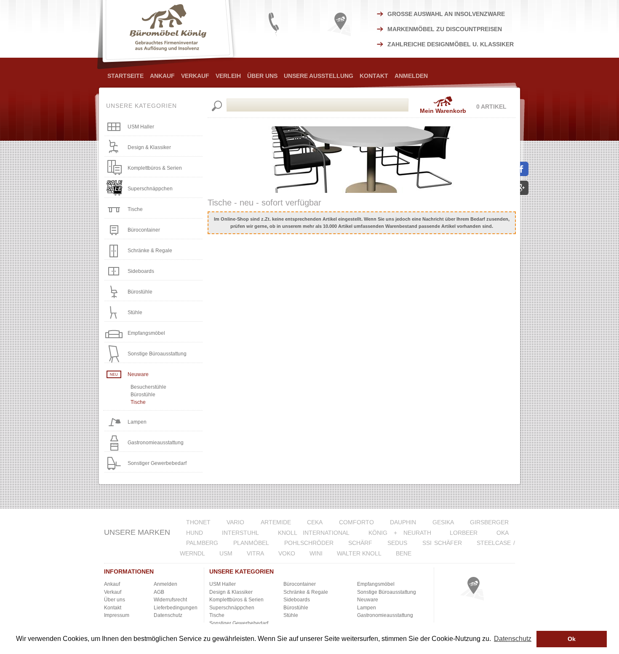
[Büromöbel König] (167, 34)
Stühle (135, 312)
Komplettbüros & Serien (155, 168)
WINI (316, 553)
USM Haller (141, 127)
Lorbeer (464, 532)
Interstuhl (240, 532)
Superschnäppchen (150, 189)
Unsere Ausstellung (318, 75)
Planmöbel (251, 542)
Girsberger (489, 522)
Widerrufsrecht (170, 600)
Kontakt (374, 75)
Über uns (114, 600)
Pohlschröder (309, 542)
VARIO (235, 522)
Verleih (228, 75)
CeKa (315, 522)
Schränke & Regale (150, 251)
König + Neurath (399, 532)
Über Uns (262, 75)
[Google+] (524, 188)
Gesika (443, 522)
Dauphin (403, 522)
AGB (159, 592)
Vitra (255, 553)
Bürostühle (140, 292)
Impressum (116, 615)
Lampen (137, 422)
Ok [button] (572, 638)
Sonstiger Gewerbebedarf (157, 463)
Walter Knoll (359, 553)
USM (225, 553)
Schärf (360, 542)
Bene (403, 553)
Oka (502, 532)
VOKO (286, 553)
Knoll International (314, 532)
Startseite (125, 75)
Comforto (356, 522)
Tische (135, 209)
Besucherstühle (148, 387)
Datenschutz (168, 615)
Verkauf (195, 75)
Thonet (198, 522)
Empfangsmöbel (146, 333)
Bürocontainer (144, 230)
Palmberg (202, 542)
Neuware (138, 374)
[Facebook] (524, 169)
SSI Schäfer (442, 542)
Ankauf (162, 75)
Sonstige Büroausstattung (157, 354)
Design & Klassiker (149, 147)
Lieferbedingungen (175, 608)
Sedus (397, 542)
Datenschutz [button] (512, 638)
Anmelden (411, 75)
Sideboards (141, 271)
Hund (194, 532)
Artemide (276, 522)
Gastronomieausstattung (156, 443)
